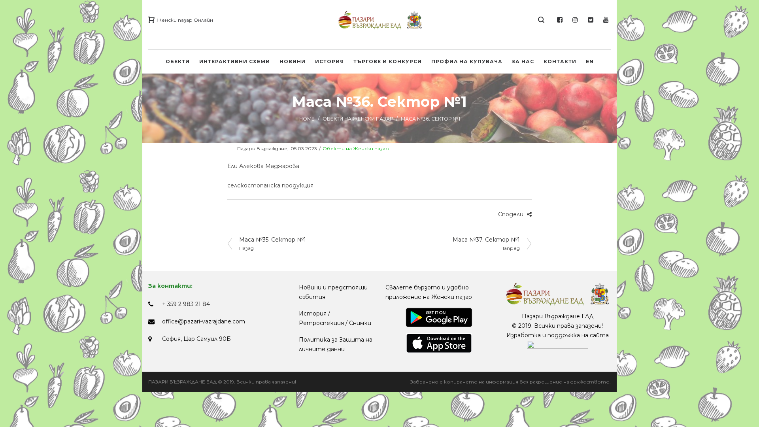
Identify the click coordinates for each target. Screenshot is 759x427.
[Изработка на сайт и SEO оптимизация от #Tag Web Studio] (557, 344)
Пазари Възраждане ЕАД (557, 316)
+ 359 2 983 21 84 (186, 304)
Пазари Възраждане (257, 148)
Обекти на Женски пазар (358, 119)
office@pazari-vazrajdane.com (203, 321)
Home (307, 119)
